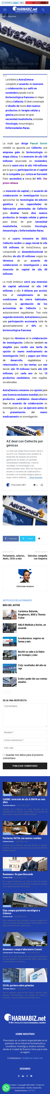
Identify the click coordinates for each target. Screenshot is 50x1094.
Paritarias (7, 834)
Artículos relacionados (17, 600)
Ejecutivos (7, 870)
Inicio (3, 16)
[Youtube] (31, 1075)
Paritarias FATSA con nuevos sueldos (22, 838)
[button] (4, 10)
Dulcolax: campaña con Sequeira (37, 557)
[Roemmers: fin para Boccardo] (25, 864)
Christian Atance (25, 586)
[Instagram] (19, 1075)
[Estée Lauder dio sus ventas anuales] (10, 682)
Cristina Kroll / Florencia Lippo (14, 953)
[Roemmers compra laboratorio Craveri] (25, 939)
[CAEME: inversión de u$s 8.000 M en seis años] (25, 789)
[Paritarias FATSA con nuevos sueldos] (25, 828)
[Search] (43, 10)
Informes (7, 945)
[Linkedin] (23, 1075)
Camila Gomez (8, 841)
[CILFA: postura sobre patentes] (25, 975)
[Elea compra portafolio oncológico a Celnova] (25, 900)
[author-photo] (25, 582)
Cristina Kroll (7, 878)
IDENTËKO (31, 1090)
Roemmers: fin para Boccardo (18, 874)
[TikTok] (27, 1075)
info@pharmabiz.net (32, 1058)
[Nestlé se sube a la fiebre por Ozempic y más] (10, 655)
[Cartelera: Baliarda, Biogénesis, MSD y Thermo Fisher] (10, 615)
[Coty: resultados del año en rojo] (10, 668)
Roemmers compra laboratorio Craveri (22, 949)
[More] (39, 538)
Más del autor (11, 605)
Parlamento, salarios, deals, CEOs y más (14, 557)
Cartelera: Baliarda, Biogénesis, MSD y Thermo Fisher (31, 614)
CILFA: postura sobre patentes (18, 985)
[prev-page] (4, 692)
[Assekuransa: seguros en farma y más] (10, 641)
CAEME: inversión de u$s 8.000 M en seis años (24, 801)
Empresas (12, 16)
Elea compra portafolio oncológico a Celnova (21, 912)
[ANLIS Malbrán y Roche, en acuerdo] (10, 628)
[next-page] (9, 692)
